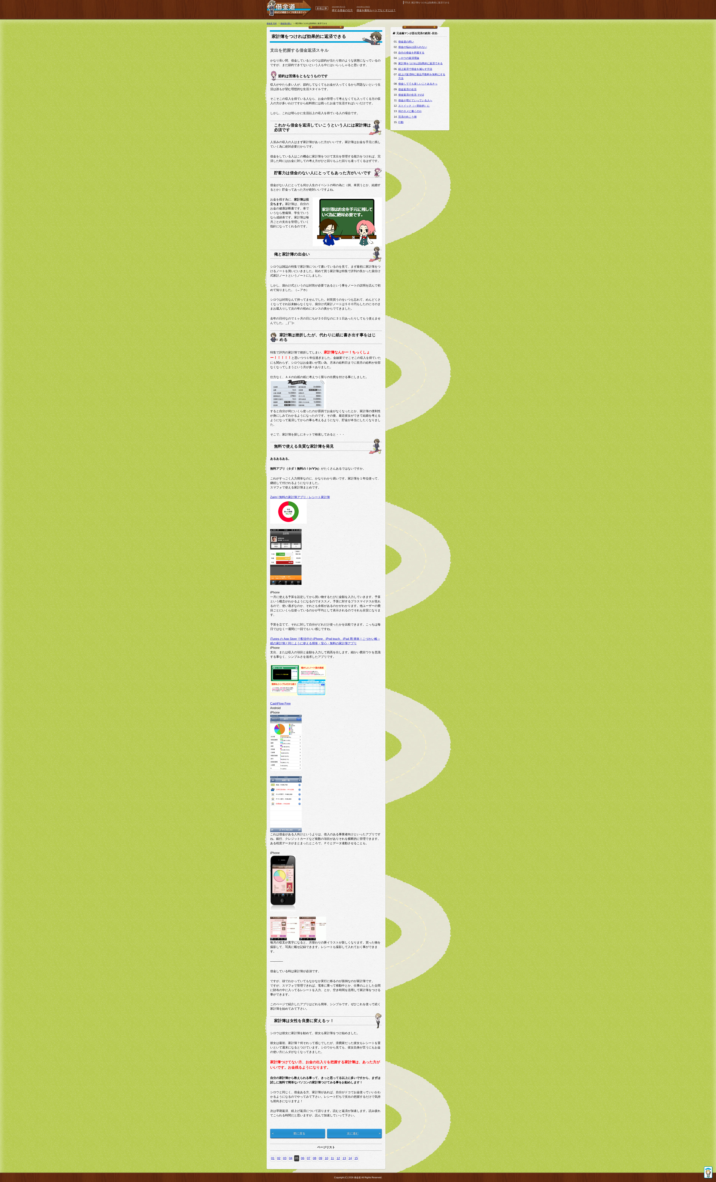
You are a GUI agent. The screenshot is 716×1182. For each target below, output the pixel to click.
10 (326, 1158)
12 (338, 1158)
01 (272, 1158)
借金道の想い (406, 41)
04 (290, 1158)
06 (302, 1158)
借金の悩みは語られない (412, 47)
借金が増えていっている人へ (415, 100)
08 (314, 1158)
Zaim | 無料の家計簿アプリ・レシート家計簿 (300, 497)
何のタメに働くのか (410, 111)
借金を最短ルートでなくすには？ (376, 10)
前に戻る (299, 1133)
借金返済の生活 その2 (411, 94)
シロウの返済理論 (408, 58)
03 (284, 1158)
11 (332, 1158)
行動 (400, 122)
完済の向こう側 (407, 116)
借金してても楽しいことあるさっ (417, 83)
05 (296, 1158)
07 (308, 1158)
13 (344, 1158)
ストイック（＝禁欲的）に (414, 105)
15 (356, 1158)
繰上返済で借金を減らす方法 (415, 69)
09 (320, 1158)
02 (278, 1158)
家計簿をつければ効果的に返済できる (420, 63)
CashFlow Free (280, 703)
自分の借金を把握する (411, 52)
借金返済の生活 (407, 89)
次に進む (353, 1133)
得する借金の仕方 (342, 10)
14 (350, 1158)
